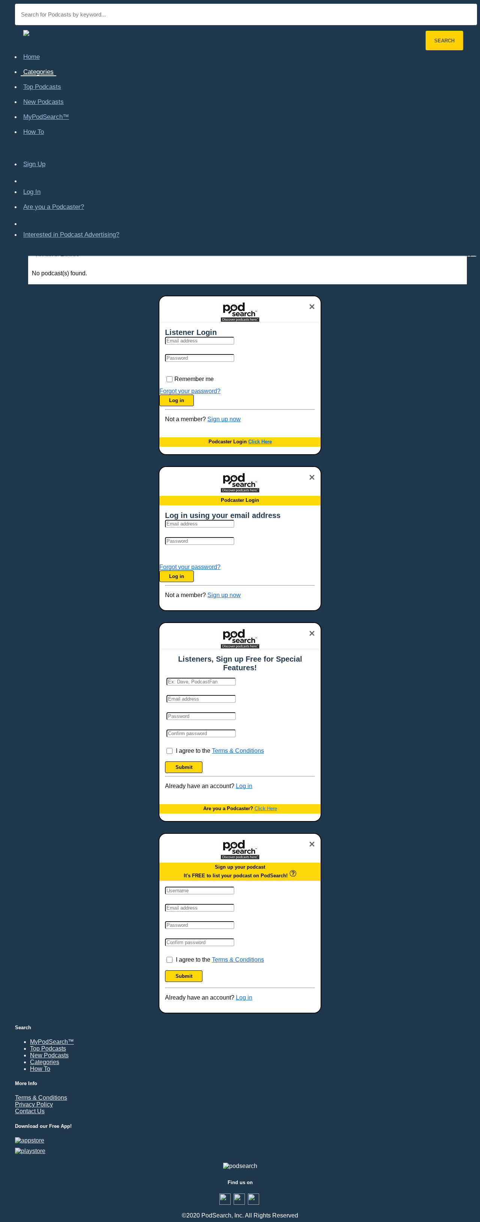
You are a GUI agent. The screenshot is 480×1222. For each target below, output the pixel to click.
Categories (38, 71)
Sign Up (34, 164)
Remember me (194, 379)
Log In (31, 191)
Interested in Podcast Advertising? (71, 234)
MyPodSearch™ (46, 116)
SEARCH (444, 41)
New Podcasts (43, 101)
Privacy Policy (34, 1104)
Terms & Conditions (238, 751)
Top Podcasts (42, 86)
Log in (176, 400)
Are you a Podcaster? (53, 206)
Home (31, 56)
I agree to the (220, 751)
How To (33, 131)
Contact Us (30, 1111)
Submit (184, 767)
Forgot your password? (189, 391)
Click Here (260, 441)
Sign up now (224, 419)
